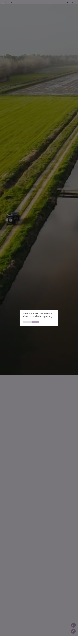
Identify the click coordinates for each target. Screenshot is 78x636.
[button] (3, 3)
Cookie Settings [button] (27, 322)
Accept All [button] (35, 322)
